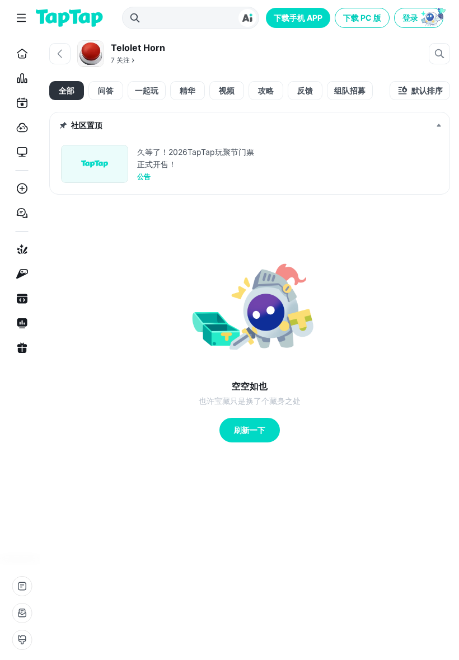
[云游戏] (20, 127)
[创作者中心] (20, 323)
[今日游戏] (20, 103)
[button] (420, 18)
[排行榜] (20, 78)
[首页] (20, 54)
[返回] (60, 53)
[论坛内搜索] (439, 53)
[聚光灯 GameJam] (20, 274)
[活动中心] (20, 348)
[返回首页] (69, 18)
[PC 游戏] (20, 152)
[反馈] (22, 613)
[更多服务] (22, 586)
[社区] (20, 213)
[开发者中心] (20, 298)
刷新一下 (249, 430)
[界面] (22, 640)
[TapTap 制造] (20, 249)
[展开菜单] (21, 18)
